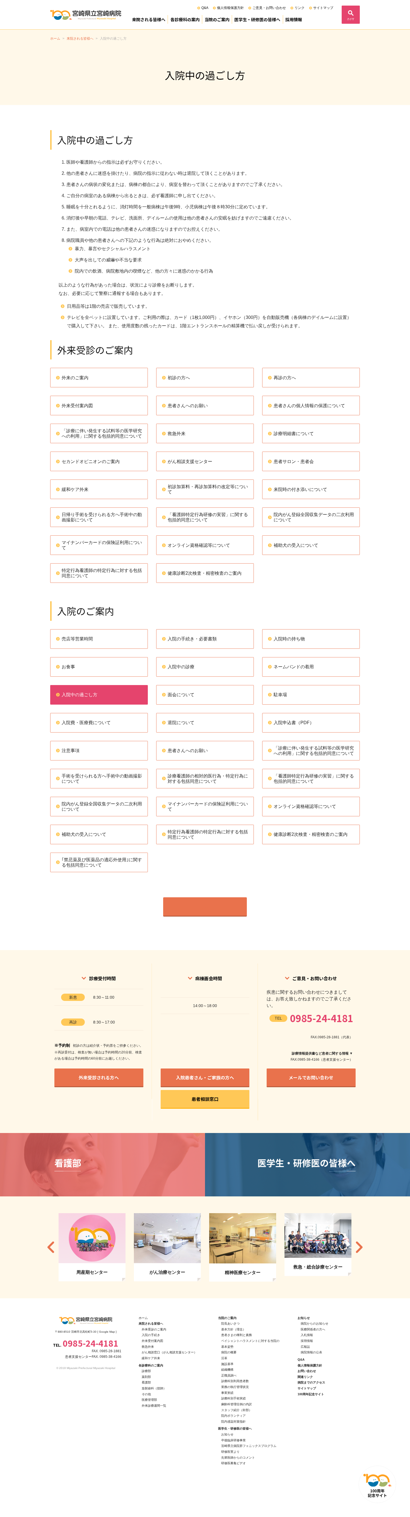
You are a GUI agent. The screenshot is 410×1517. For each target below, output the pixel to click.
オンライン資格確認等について (199, 545)
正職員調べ (229, 1375)
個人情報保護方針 (230, 7)
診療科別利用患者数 (235, 1381)
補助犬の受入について (296, 545)
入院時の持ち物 (289, 638)
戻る (205, 906)
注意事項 (70, 750)
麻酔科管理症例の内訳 (236, 1404)
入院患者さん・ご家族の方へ (205, 1077)
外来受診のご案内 (154, 1329)
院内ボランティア (233, 1415)
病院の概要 (229, 1352)
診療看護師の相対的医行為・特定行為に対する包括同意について (208, 779)
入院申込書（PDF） (294, 722)
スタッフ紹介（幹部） (236, 1410)
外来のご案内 (75, 377)
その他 (146, 1394)
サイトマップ (323, 7)
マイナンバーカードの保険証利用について (102, 545)
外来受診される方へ (99, 1077)
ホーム (143, 1318)
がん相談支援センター (190, 461)
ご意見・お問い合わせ (269, 7)
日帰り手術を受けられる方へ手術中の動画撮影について (102, 517)
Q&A (204, 7)
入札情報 (307, 1335)
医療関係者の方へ (313, 1329)
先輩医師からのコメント (238, 1457)
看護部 (146, 1382)
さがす (350, 19)
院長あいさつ (230, 1323)
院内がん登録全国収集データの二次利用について (314, 517)
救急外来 (176, 433)
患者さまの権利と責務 (236, 1335)
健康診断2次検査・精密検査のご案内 (205, 573)
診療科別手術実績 (233, 1398)
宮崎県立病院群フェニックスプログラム (248, 1445)
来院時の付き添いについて (300, 489)
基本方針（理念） (233, 1329)
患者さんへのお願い (188, 405)
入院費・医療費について (86, 722)
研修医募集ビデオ (233, 1463)
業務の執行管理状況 (235, 1387)
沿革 (224, 1358)
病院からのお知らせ (314, 1323)
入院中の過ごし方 (79, 694)
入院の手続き (151, 1335)
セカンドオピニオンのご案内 (91, 461)
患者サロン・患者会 (294, 461)
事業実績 (227, 1392)
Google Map (107, 1331)
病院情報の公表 (311, 1352)
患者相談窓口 (205, 1099)
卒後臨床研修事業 (233, 1440)
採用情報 (293, 19)
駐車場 (280, 694)
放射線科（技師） (154, 1388)
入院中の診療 (181, 666)
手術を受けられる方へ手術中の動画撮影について (102, 779)
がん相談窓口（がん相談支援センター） (169, 1352)
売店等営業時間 (77, 638)
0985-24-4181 (321, 1018)
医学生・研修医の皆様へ (257, 19)
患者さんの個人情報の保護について (309, 405)
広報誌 (305, 1346)
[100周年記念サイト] (377, 1484)
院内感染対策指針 (233, 1421)
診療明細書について (294, 433)
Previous (50, 1247)
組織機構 (227, 1369)
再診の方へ (285, 377)
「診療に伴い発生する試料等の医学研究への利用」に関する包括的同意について (102, 433)
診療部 (146, 1371)
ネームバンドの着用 (294, 666)
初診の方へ (179, 377)
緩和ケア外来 (75, 489)
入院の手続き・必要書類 (192, 638)
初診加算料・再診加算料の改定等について (208, 489)
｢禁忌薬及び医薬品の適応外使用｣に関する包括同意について (102, 862)
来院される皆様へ (148, 19)
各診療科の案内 (185, 19)
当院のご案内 (217, 19)
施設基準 (227, 1364)
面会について (181, 694)
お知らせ (227, 1434)
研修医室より (230, 1451)
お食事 (68, 666)
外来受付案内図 (77, 405)
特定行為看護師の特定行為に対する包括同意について (102, 573)
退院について (181, 722)
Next (359, 1247)
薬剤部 (146, 1376)
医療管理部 (149, 1399)
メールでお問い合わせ (311, 1077)
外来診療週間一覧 (154, 1405)
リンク (300, 7)
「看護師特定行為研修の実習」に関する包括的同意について (208, 517)
